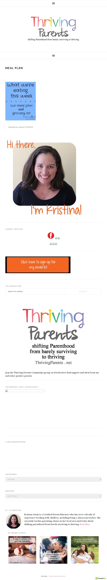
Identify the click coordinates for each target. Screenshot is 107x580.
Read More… (85, 524)
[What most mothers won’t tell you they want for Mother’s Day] (85, 550)
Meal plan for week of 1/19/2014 (20, 127)
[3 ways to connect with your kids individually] (22, 550)
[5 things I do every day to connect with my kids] (53, 550)
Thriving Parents (53, 29)
